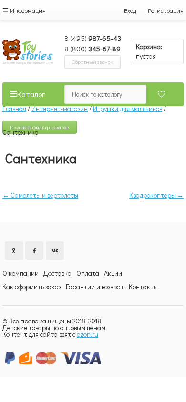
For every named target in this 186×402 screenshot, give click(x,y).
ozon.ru (87, 334)
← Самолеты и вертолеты (40, 195)
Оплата (87, 273)
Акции (113, 273)
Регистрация (166, 10)
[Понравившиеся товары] (158, 94)
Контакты (143, 286)
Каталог (31, 94)
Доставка (57, 273)
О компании (20, 273)
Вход (130, 10)
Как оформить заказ (31, 286)
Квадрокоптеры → (156, 195)
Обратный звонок (92, 61)
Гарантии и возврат (95, 286)
